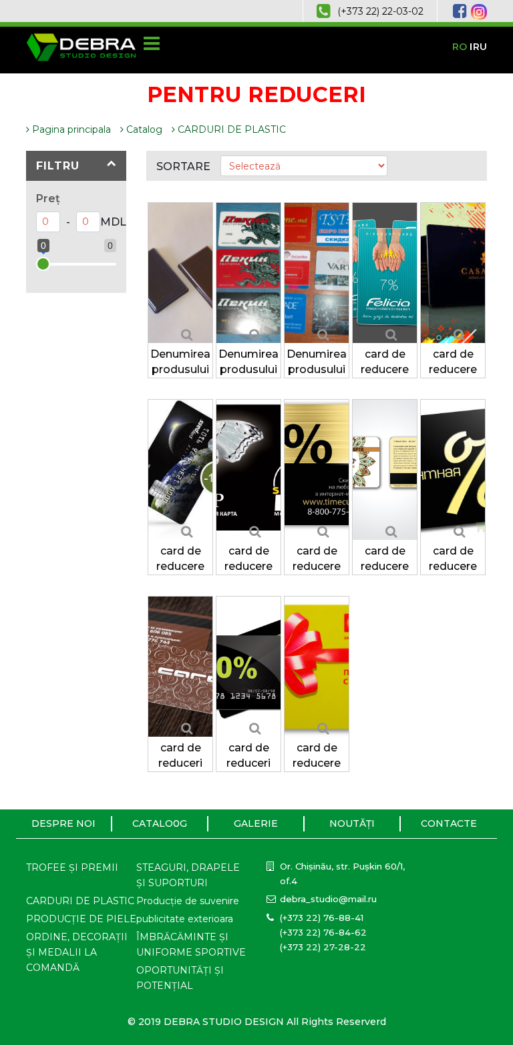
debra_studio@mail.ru (328, 899)
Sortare (183, 166)
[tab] (76, 166)
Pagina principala (70, 129)
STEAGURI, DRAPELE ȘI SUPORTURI (188, 875)
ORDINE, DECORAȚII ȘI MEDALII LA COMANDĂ (77, 952)
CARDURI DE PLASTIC (230, 129)
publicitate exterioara (184, 919)
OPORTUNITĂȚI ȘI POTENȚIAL (180, 978)
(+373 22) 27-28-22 (323, 947)
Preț (48, 198)
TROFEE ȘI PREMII (72, 867)
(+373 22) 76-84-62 (323, 932)
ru (480, 47)
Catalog (143, 129)
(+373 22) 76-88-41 (321, 917)
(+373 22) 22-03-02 (380, 11)
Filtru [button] (57, 165)
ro (459, 47)
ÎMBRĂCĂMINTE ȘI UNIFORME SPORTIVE (191, 944)
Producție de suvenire (187, 901)
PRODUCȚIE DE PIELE (81, 919)
